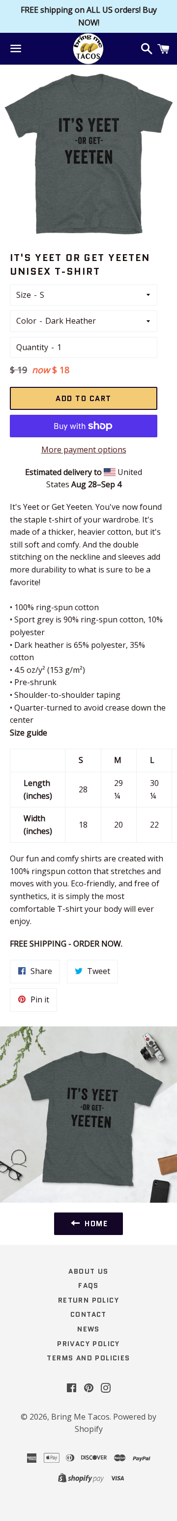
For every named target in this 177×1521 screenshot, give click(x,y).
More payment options (83, 449)
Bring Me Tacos (80, 1416)
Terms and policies (88, 1358)
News (88, 1329)
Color (26, 320)
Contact (88, 1314)
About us (88, 1271)
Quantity (32, 347)
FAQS (88, 1285)
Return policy (88, 1300)
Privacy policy (88, 1344)
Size (23, 294)
